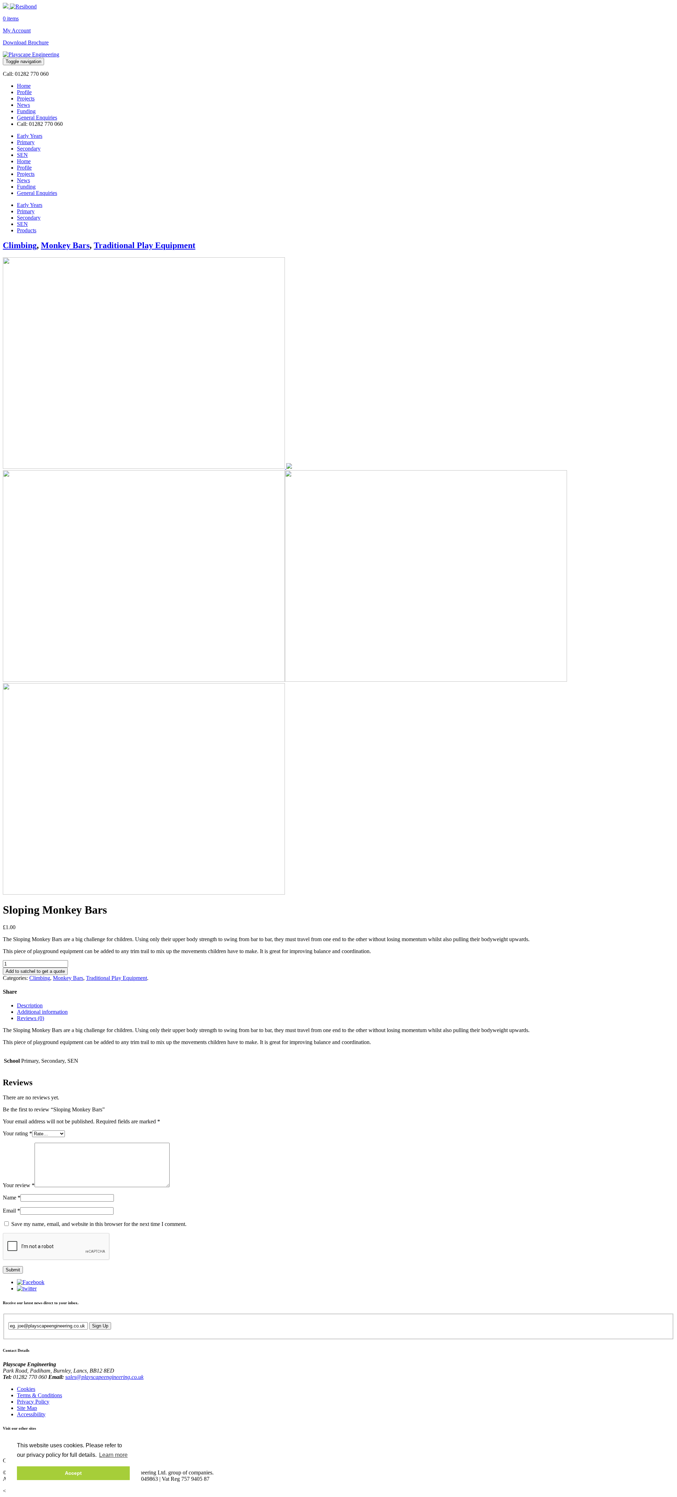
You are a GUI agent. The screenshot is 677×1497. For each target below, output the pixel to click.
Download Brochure (26, 42)
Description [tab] (30, 1005)
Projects (26, 99)
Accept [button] (73, 1473)
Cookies (26, 1389)
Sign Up (100, 1326)
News (23, 105)
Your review (19, 1185)
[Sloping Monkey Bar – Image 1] (147, 467)
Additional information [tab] (42, 1012)
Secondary (29, 149)
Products (26, 230)
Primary (26, 142)
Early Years (29, 136)
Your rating (17, 1133)
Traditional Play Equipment (144, 245)
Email (11, 1211)
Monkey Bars (65, 245)
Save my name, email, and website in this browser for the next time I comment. (99, 1224)
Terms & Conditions (39, 1395)
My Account (17, 30)
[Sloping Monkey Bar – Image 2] (144, 893)
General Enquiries (37, 118)
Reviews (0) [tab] (30, 1018)
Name (11, 1198)
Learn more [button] (113, 1455)
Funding (26, 111)
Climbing (20, 245)
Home (24, 86)
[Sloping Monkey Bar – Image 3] (426, 680)
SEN (22, 155)
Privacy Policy (33, 1402)
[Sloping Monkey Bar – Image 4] (144, 680)
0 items (11, 19)
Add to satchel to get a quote (35, 971)
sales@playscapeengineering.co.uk (104, 1377)
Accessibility (31, 1414)
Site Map (27, 1408)
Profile (24, 92)
